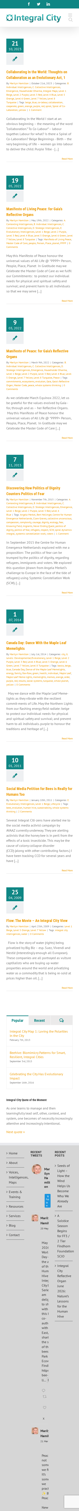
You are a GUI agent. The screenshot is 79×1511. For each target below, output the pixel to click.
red (42, 106)
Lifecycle (55, 803)
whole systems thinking (48, 385)
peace (31, 385)
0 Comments (23, 684)
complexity (25, 522)
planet (55, 243)
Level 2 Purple (21, 94)
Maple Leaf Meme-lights (19, 677)
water (24, 933)
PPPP (63, 243)
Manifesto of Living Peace (57, 239)
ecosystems (28, 381)
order (67, 677)
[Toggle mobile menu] (70, 15)
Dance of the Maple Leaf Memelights (45, 669)
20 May (44, 1228)
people (32, 243)
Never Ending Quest (43, 526)
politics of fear (22, 529)
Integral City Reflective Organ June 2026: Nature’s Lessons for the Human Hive (64, 1291)
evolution (40, 381)
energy (9, 673)
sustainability (44, 807)
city (63, 654)
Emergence (12, 90)
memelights (39, 677)
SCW (51, 529)
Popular (17, 1020)
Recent (39, 1020)
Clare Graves (40, 518)
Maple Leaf (65, 673)
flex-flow (26, 673)
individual (53, 673)
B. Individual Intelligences (47, 224)
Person (40, 243)
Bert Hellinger (44, 514)
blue (34, 102)
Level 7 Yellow (38, 98)
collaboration (55, 102)
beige (28, 102)
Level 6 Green (22, 98)
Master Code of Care (17, 243)
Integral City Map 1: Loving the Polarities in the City (39, 1033)
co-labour (42, 102)
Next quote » (15, 1132)
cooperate (11, 106)
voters (50, 533)
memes (51, 677)
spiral (48, 106)
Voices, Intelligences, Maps (15, 1177)
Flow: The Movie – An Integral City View (36, 920)
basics (61, 665)
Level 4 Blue (49, 94)
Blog (12, 1225)
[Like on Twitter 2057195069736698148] (45, 1410)
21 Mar (44, 1441)
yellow (22, 109)
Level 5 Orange (42, 235)
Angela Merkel (28, 514)
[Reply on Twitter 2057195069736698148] (44, 1391)
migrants (27, 526)
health (43, 673)
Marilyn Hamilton (19, 83)
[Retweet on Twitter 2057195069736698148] (45, 1399)
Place (48, 243)
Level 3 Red (36, 94)
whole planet (61, 680)
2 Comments (25, 811)
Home (13, 1153)
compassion (12, 522)
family (18, 673)
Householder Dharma (30, 90)
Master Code (20, 385)
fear (61, 522)
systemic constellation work (31, 533)
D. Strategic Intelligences (46, 227)
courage (36, 522)
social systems (34, 680)
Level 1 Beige (42, 231)
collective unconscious (59, 518)
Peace (56, 377)
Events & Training (15, 1194)
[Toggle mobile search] (70, 19)
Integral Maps (50, 90)
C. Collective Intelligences (46, 87)
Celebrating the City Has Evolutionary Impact (36, 1076)
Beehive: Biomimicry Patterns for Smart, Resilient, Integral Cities (38, 1055)
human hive (29, 807)
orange (28, 106)
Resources (15, 1206)
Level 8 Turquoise (25, 239)
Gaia (49, 381)
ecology (54, 522)
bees (8, 807)
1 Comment (35, 109)
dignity (45, 522)
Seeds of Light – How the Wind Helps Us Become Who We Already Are (63, 1185)
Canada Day (18, 669)
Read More (67, 158)
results (22, 680)
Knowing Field (14, 526)
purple (36, 106)
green (21, 106)
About (13, 1163)
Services (15, 1216)
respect (44, 529)
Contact (14, 1235)
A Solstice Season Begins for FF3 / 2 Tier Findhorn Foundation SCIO (64, 1236)
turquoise (48, 680)
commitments (13, 381)
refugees (35, 529)
